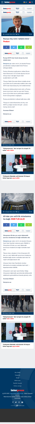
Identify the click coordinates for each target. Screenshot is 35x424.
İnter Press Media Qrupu (16, 393)
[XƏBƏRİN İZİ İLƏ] (9, 2)
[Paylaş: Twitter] (14, 47)
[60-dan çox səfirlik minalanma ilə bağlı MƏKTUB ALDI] (17, 201)
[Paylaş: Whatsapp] (21, 47)
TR (32, 2)
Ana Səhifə (17, 372)
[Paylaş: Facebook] (6, 47)
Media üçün (17, 380)
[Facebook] (12, 402)
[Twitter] (16, 402)
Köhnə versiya (17, 386)
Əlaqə (17, 378)
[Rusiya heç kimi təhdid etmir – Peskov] (17, 24)
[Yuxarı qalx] (30, 419)
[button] (28, 47)
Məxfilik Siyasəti (17, 383)
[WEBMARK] (17, 405)
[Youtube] (22, 402)
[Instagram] (19, 402)
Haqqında (17, 375)
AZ (26, 2)
